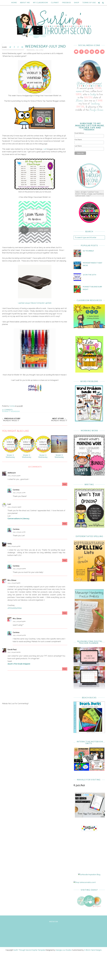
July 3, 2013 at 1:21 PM (19, 492)
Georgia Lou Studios (63, 950)
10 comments (7, 410)
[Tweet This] (10, 47)
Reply (64, 484)
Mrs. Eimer (12, 580)
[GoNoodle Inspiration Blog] (89, 875)
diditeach (12, 473)
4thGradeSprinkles (15, 608)
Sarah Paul (12, 650)
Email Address (79, 133)
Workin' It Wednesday (11, 411)
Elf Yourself (88, 251)
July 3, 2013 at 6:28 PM (19, 568)
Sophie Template (38, 950)
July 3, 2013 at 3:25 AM (14, 475)
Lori (44, 149)
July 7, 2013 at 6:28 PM (14, 652)
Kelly (10, 544)
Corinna (16, 490)
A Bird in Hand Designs (93, 950)
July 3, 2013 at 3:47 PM (14, 546)
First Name (78, 139)
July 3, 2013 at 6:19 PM (14, 583)
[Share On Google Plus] (18, 47)
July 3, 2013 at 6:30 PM (19, 635)
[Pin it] (22, 47)
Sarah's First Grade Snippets (19, 664)
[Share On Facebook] (14, 47)
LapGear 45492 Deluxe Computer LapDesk (34, 303)
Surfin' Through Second (23, 950)
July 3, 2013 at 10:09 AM (14, 507)
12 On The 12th (89, 275)
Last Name (78, 146)
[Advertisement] (34, 724)
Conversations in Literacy (18, 519)
